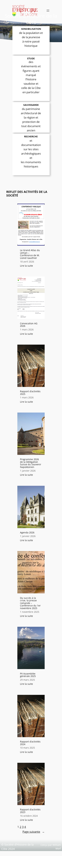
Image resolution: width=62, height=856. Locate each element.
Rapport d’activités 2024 (30, 742)
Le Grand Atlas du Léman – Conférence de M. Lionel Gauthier (30, 254)
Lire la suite (28, 266)
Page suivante (33, 832)
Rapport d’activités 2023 (30, 810)
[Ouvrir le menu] (48, 11)
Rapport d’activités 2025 (30, 392)
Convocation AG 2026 (28, 324)
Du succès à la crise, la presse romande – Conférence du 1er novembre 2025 (30, 603)
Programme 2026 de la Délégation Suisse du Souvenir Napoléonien (30, 463)
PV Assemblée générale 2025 (28, 674)
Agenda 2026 (27, 532)
